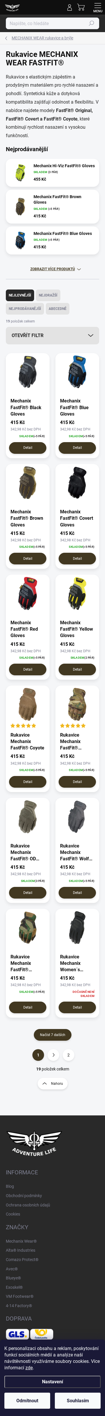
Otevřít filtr (27, 335)
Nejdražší (48, 295)
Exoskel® (14, 1287)
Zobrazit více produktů (52, 269)
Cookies (13, 1214)
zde (29, 1367)
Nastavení (52, 1381)
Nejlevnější (20, 295)
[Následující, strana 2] (53, 1055)
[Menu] (97, 7)
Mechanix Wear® (21, 1241)
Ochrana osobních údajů (28, 1205)
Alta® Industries (20, 1250)
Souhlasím (78, 1400)
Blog (10, 1186)
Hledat (91, 23)
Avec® (12, 1269)
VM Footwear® (20, 1296)
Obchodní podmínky (24, 1195)
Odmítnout (27, 1400)
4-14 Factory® (19, 1305)
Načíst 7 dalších (52, 1035)
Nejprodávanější (25, 309)
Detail (27, 448)
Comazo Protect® (22, 1259)
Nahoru (57, 1084)
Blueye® (13, 1278)
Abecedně (57, 309)
